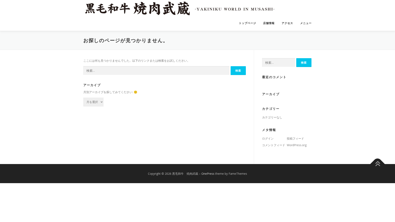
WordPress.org (297, 145)
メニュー (306, 23)
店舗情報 (269, 23)
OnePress (207, 174)
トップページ (247, 23)
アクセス (287, 23)
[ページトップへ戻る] (377, 164)
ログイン (268, 138)
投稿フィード (295, 138)
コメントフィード (273, 145)
